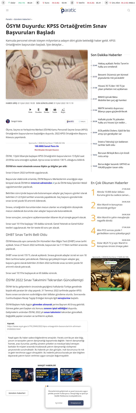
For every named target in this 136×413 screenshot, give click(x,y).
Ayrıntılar (58, 403)
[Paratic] (68, 10)
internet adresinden (41, 182)
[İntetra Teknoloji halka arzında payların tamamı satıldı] (47, 374)
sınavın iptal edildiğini (56, 308)
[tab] (45, 386)
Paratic (9, 19)
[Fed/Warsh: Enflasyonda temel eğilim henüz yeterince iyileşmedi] (22, 374)
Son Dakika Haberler (106, 55)
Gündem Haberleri (22, 19)
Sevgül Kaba (16, 121)
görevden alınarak (42, 304)
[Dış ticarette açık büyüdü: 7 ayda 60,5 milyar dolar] (71, 374)
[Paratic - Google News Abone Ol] (76, 122)
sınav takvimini (52, 312)
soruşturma (64, 298)
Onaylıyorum (76, 403)
